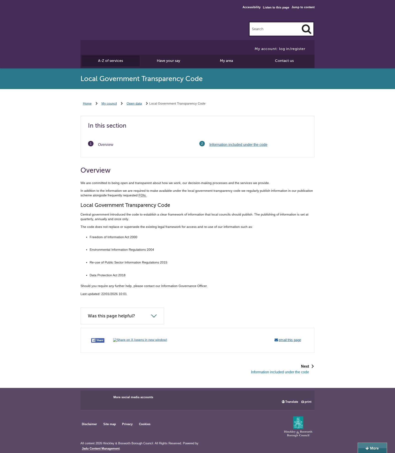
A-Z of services (110, 61)
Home (87, 103)
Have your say (168, 61)
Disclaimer (89, 424)
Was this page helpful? (111, 316)
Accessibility (252, 7)
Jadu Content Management (101, 448)
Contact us (284, 61)
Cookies (144, 424)
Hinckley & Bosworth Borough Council (99, 12)
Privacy (127, 424)
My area (226, 61)
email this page (290, 340)
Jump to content (303, 7)
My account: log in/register (280, 49)
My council (109, 103)
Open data (134, 103)
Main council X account (103, 399)
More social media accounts (133, 397)
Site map (109, 424)
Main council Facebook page (89, 399)
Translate (291, 401)
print (308, 401)
